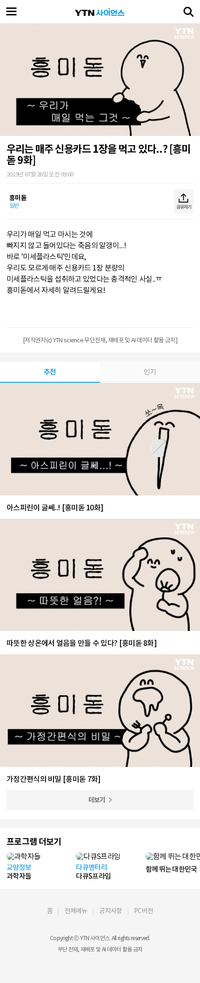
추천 (50, 371)
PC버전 (143, 911)
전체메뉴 (76, 911)
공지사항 (110, 911)
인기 (150, 371)
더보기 (97, 800)
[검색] (188, 11)
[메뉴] (11, 11)
